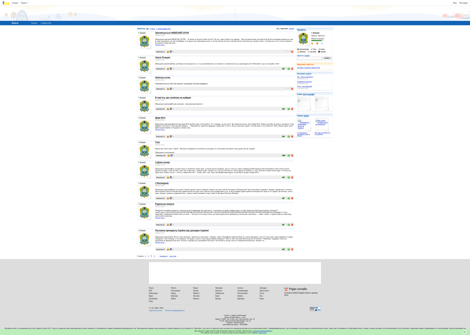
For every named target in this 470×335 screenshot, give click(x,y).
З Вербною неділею (304, 82)
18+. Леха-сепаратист (305, 77)
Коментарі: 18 (160, 68)
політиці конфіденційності (262, 331)
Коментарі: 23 (160, 198)
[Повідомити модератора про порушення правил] (292, 52)
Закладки (263, 288)
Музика (218, 298)
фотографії (309, 94)
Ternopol (143, 33)
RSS (150, 291)
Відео (151, 296)
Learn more (262, 333)
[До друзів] (312, 43)
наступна (173, 256)
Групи (262, 298)
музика (323, 51)
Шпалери (174, 296)
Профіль (301, 30)
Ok (464, 332)
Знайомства (219, 293)
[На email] (168, 52)
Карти (217, 296)
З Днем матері (162, 162)
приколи (303, 51)
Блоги (262, 293)
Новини (240, 296)
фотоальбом (304, 49)
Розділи (24, 3)
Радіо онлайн (298, 289)
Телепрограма (242, 291)
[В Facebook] (171, 52)
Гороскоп (218, 291)
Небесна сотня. (163, 77)
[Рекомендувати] (289, 69)
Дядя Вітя (160, 118)
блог (314, 49)
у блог (152, 29)
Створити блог (46, 23)
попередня (163, 256)
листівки (313, 51)
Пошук (195, 288)
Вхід (455, 3)
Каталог (240, 288)
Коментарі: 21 (160, 88)
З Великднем (162, 183)
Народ (173, 293)
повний (291, 29)
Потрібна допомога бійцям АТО (308, 68)
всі (147, 29)
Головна (15, 3)
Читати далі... (160, 45)
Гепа (157, 142)
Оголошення (175, 291)
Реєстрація (463, 3)
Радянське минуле (164, 204)
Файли (173, 298)
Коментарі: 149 (160, 155)
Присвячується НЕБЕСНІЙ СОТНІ (172, 33)
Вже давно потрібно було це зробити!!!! (322, 133)
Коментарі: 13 (160, 51)
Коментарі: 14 (160, 136)
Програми (218, 288)
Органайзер (153, 298)
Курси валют (264, 291)
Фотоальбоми (242, 293)
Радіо (151, 301)
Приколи (196, 293)
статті (308, 74)
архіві (307, 55)
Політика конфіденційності (175, 310)
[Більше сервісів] (173, 51)
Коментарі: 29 (160, 177)
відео (323, 49)
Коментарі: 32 (160, 224)
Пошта (151, 288)
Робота (173, 288)
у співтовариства (163, 29)
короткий (284, 29)
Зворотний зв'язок (155, 310)
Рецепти (196, 298)
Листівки (196, 296)
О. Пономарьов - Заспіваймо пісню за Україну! (303, 134)
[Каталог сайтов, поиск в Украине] (315, 308)
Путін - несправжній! (304, 86)
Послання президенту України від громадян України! (182, 230)
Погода (195, 291)
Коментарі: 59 (160, 109)
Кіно (261, 296)
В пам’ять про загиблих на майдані (173, 97)
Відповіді (240, 298)
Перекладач (153, 293)
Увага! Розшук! (162, 57)
